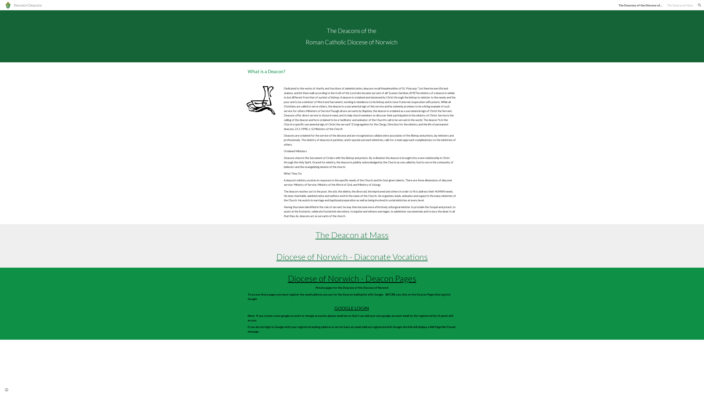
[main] (352, 36)
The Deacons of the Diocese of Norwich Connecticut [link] (640, 5)
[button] (699, 5)
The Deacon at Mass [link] (680, 5)
